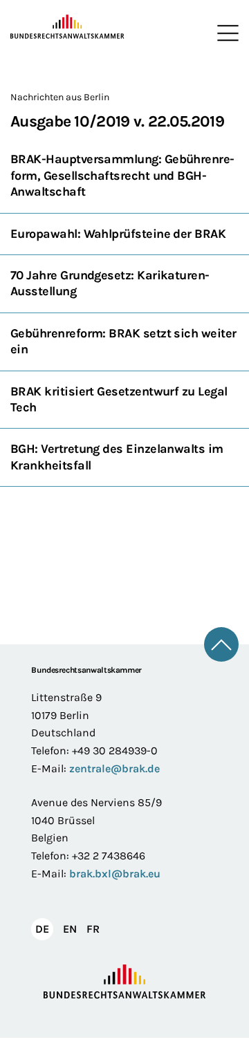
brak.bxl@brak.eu (114, 873)
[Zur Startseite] (67, 27)
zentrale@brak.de (114, 768)
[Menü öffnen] (225, 33)
